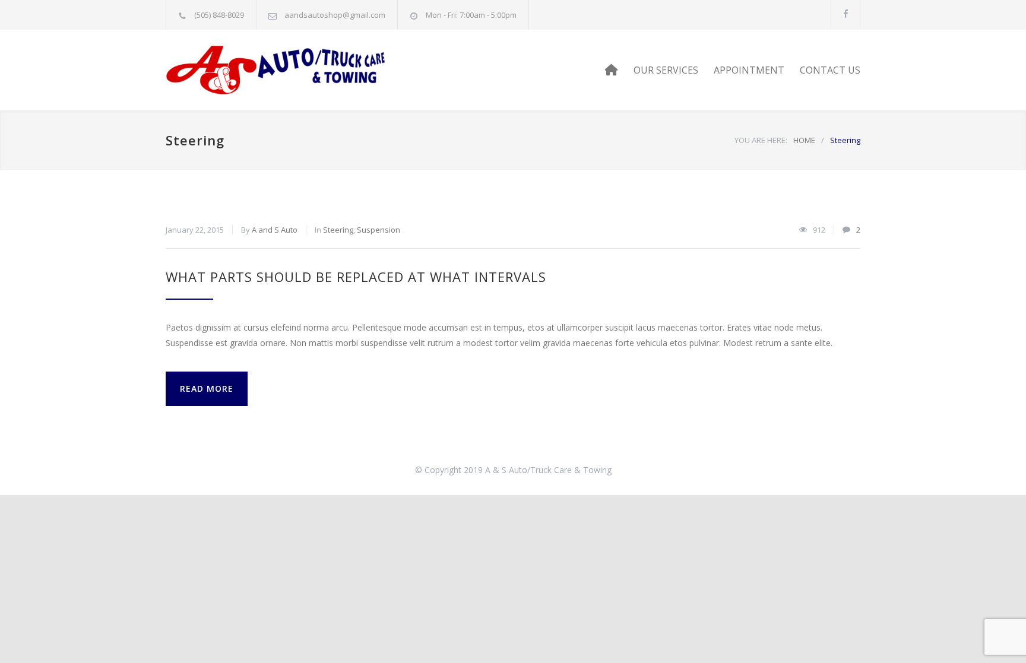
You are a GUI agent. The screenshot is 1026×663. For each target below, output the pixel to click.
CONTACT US (830, 70)
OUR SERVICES (666, 70)
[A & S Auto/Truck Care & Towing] (275, 70)
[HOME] (611, 70)
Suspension (378, 229)
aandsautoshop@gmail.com (334, 14)
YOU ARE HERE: (760, 140)
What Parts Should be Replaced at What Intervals (356, 276)
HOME (804, 140)
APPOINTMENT (749, 70)
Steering (338, 229)
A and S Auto (274, 229)
